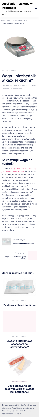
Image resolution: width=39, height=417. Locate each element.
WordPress (19, 414)
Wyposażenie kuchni (9, 70)
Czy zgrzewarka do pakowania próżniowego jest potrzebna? (19, 388)
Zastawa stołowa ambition (19, 305)
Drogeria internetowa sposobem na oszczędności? (19, 343)
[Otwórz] (36, 9)
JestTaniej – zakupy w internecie (17, 6)
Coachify (27, 411)
